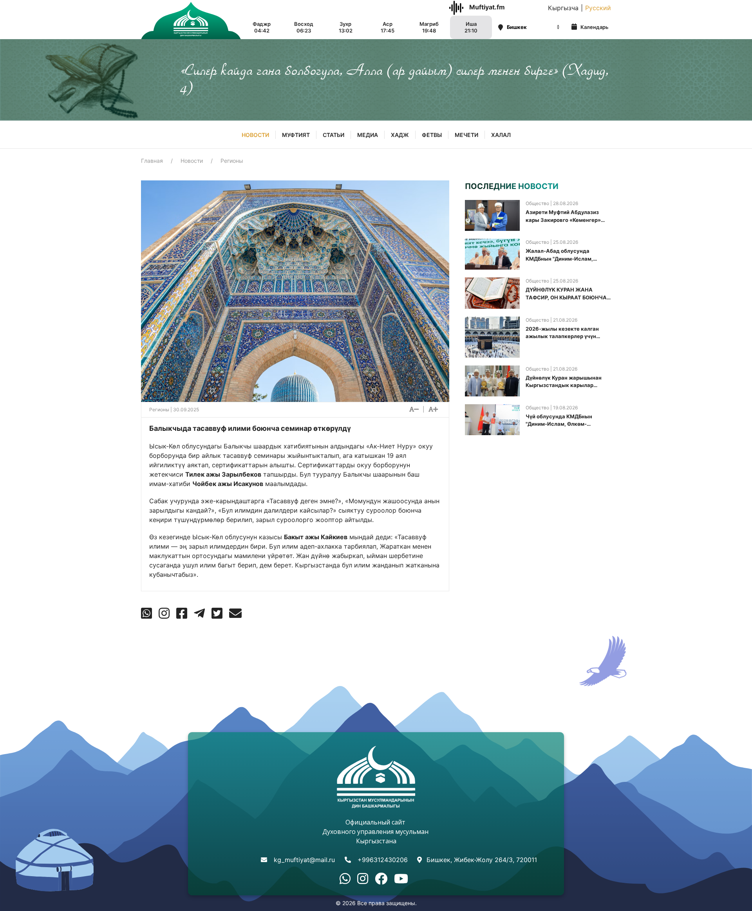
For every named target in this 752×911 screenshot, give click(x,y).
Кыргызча (563, 8)
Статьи (333, 134)
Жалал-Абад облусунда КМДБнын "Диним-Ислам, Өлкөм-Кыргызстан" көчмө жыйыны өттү (561, 255)
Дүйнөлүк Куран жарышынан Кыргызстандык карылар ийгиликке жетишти (564, 381)
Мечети (466, 134)
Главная (152, 160)
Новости (255, 134)
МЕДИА (367, 134)
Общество (537, 203)
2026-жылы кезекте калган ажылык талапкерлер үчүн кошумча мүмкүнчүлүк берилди (567, 333)
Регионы (232, 160)
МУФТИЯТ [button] (296, 134)
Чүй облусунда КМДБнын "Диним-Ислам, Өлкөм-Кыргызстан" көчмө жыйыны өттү (564, 420)
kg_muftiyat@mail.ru (304, 860)
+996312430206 (383, 860)
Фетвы (432, 134)
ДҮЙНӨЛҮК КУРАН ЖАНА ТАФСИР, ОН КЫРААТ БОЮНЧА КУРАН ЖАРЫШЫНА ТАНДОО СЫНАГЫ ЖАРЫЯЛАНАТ (566, 293)
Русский (598, 8)
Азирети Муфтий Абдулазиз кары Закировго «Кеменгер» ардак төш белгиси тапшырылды (563, 216)
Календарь (594, 27)
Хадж (400, 134)
